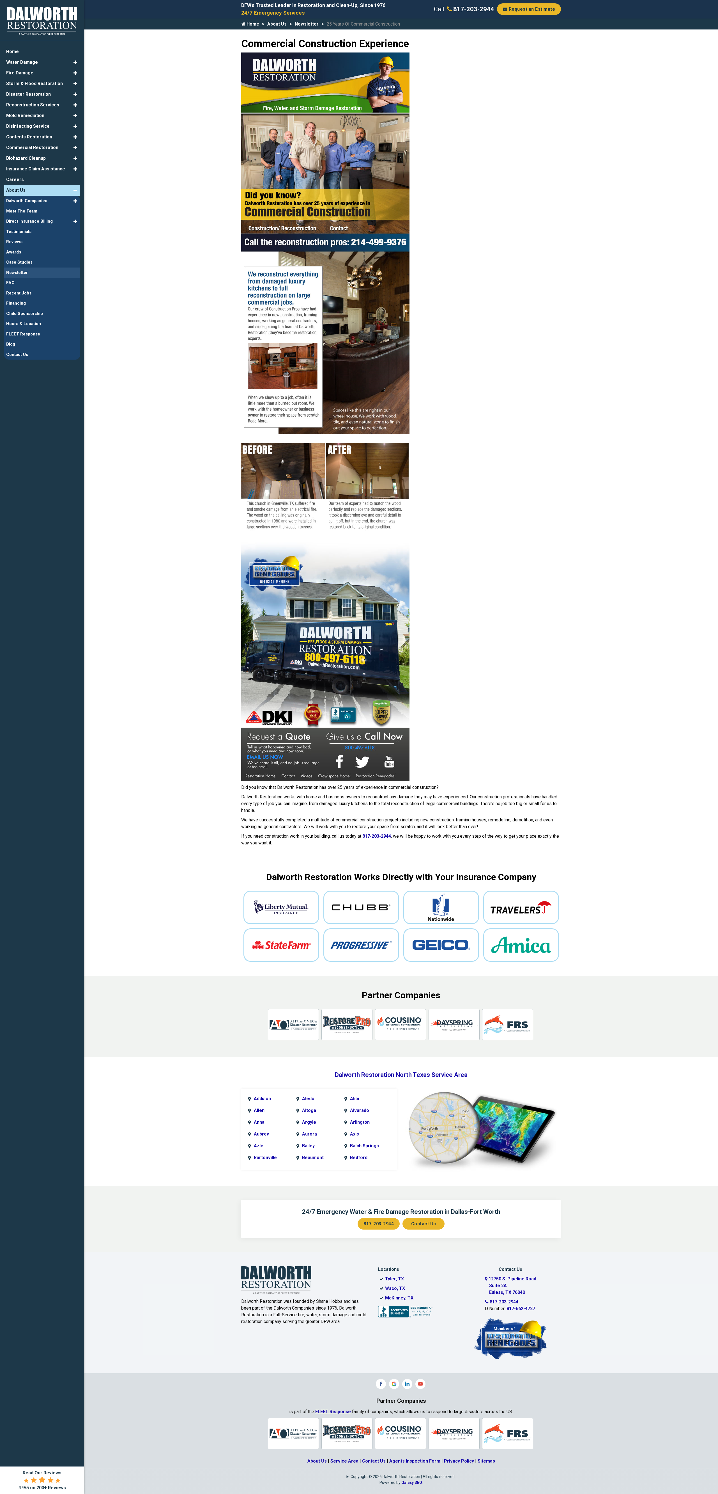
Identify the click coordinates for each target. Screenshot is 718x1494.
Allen (259, 1110)
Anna (259, 1122)
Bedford (358, 1157)
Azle (258, 1145)
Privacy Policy (459, 1461)
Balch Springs (364, 1145)
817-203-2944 (473, 9)
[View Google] (394, 1384)
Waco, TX (395, 1288)
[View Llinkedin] (407, 1384)
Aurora (309, 1134)
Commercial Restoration (32, 147)
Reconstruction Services (32, 105)
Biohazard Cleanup (26, 158)
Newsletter (307, 24)
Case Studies (19, 262)
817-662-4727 (521, 1308)
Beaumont (313, 1157)
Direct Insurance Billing (29, 221)
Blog (10, 344)
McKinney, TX (399, 1298)
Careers (15, 179)
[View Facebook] (381, 1384)
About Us (277, 24)
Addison (262, 1098)
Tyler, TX (394, 1278)
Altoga (309, 1110)
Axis (354, 1134)
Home (252, 24)
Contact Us (423, 1223)
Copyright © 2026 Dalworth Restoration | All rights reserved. (403, 1476)
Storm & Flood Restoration (34, 83)
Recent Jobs (18, 293)
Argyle (309, 1122)
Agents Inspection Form (414, 1461)
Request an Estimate (531, 9)
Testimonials (18, 231)
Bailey (308, 1145)
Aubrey (261, 1134)
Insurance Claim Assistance (35, 169)
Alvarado (359, 1110)
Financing (16, 303)
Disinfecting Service (28, 126)
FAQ (10, 282)
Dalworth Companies (26, 200)
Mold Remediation (25, 115)
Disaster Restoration (28, 94)
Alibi (354, 1098)
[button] (75, 62)
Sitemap (486, 1461)
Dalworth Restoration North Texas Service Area (401, 1074)
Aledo (308, 1098)
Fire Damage (19, 73)
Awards (13, 252)
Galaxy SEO (411, 1482)
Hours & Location (23, 323)
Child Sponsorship (24, 313)
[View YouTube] (420, 1384)
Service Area (344, 1461)
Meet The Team (21, 211)
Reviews (14, 241)
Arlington (360, 1122)
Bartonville (265, 1157)
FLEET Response (333, 1411)
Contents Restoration (29, 137)
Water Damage (22, 62)
